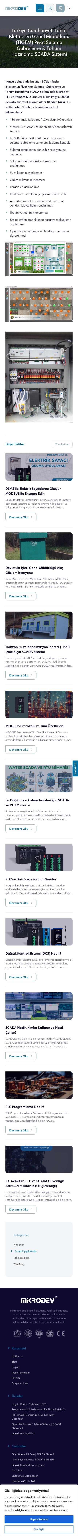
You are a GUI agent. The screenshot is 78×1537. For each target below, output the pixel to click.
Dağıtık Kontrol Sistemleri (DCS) (29, 1404)
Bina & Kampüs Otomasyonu (28, 1464)
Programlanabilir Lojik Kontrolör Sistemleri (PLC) (38, 1409)
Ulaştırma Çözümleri (23, 1481)
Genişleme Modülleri (23, 1433)
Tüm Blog (19, 1264)
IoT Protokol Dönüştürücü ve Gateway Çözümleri (33, 1416)
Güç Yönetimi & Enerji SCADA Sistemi (33, 1454)
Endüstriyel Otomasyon (25, 1475)
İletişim (16, 1377)
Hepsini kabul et (39, 1519)
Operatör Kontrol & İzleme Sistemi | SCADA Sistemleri (36, 1426)
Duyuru (16, 1367)
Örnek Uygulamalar (26, 1251)
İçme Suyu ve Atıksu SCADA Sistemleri (33, 1459)
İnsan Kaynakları (21, 1372)
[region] (39, 1511)
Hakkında (17, 1356)
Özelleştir (39, 1529)
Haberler (19, 1244)
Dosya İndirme (20, 1383)
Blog (14, 1361)
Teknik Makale (22, 1257)
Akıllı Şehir (17, 1470)
